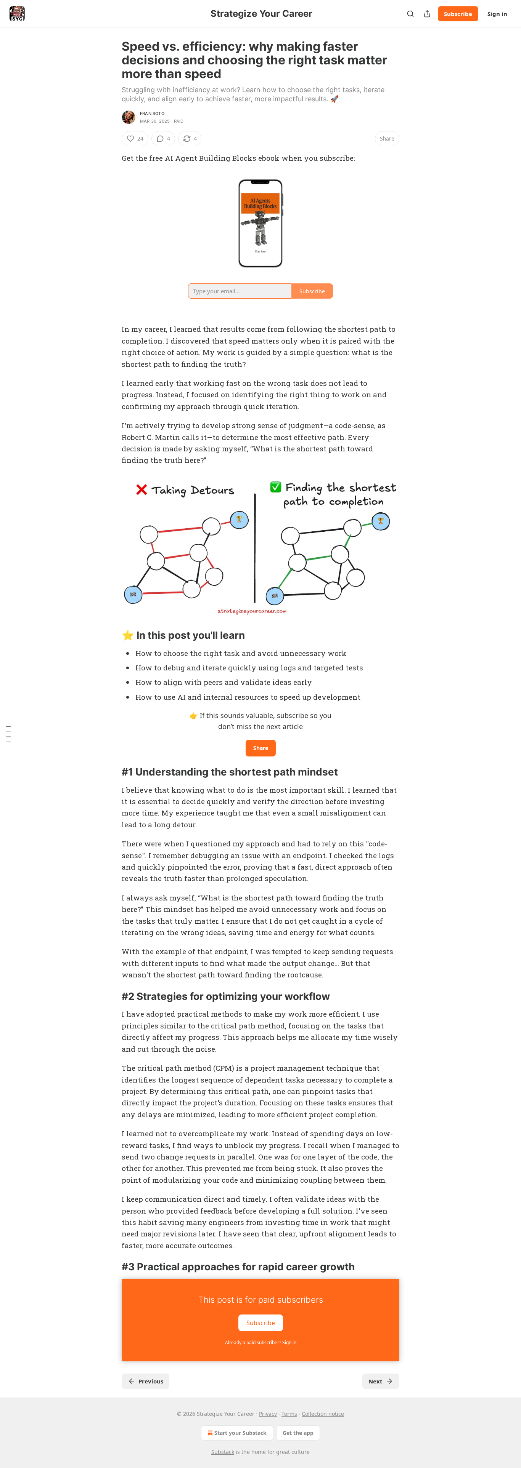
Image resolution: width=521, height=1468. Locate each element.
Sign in (497, 14)
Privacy (268, 1413)
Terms (289, 1413)
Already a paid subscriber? (260, 1342)
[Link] (111, 635)
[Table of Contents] (8, 733)
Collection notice (323, 1413)
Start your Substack (240, 1432)
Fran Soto (152, 113)
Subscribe (458, 14)
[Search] (410, 13)
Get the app (298, 1432)
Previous (150, 1381)
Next (375, 1381)
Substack (222, 1451)
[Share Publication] (427, 13)
